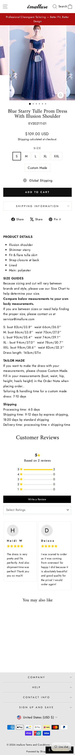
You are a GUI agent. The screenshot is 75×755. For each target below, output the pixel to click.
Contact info (36, 697)
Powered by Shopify (37, 751)
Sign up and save (36, 707)
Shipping (23, 139)
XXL (56, 156)
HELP (36, 687)
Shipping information (37, 206)
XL (45, 156)
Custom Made (37, 167)
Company (36, 677)
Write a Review (37, 499)
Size (37, 148)
